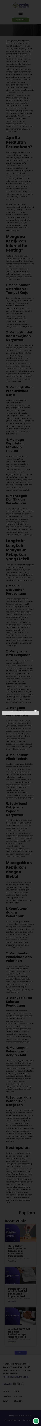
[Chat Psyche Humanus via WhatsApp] (36, 1421)
